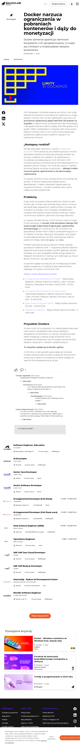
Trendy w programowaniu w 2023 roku (53, 677)
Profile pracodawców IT (30, 716)
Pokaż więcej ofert (40, 616)
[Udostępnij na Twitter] (3, 124)
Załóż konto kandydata (30, 727)
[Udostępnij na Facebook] (3, 112)
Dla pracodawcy (58, 4)
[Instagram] (75, 721)
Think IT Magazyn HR (50, 720)
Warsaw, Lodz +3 (21, 599)
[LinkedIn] (75, 714)
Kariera (4, 720)
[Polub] (16, 370)
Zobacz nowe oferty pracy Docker (40, 274)
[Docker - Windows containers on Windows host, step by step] (18, 643)
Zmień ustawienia (51, 738)
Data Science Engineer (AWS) (39, 303)
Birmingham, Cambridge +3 (24, 451)
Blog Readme (26, 720)
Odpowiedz (26, 381)
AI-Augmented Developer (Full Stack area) (45, 291)
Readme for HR (48, 716)
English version (8, 727)
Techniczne (18, 59)
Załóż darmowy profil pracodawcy (55, 723)
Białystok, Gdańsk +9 (22, 505)
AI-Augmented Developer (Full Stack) (43, 279)
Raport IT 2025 (27, 723)
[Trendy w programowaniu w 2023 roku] (18, 682)
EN (45, 4)
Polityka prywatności (10, 713)
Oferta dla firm (48, 713)
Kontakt (5, 723)
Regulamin (6, 716)
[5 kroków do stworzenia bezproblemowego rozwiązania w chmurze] (18, 662)
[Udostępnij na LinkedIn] (3, 118)
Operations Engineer (35, 310)
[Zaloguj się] (71, 4)
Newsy (6, 59)
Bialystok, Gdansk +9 (22, 518)
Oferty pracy (25, 713)
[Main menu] (77, 4)
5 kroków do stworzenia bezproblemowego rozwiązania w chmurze (51, 659)
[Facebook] (75, 708)
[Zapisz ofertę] (75, 450)
